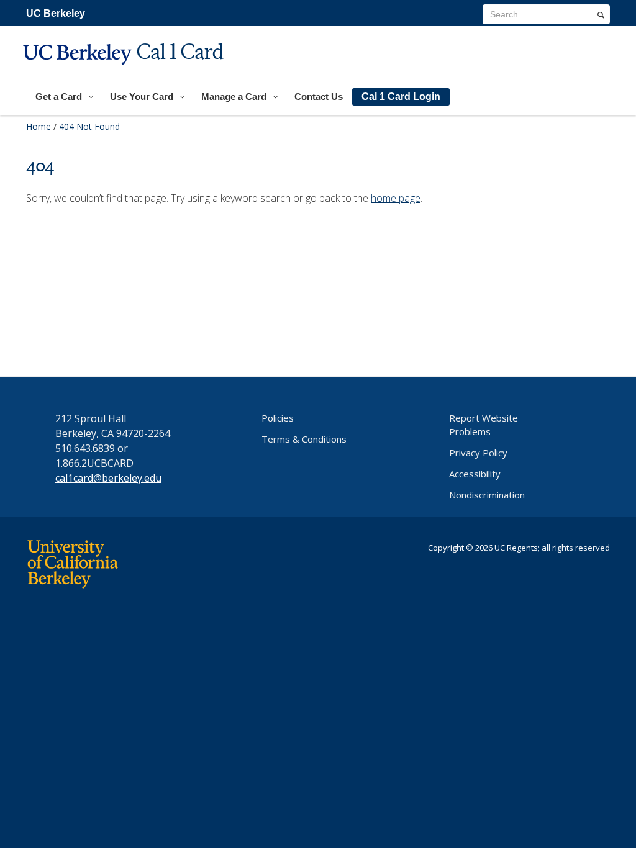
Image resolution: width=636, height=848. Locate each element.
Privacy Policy (478, 452)
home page (395, 198)
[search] (601, 14)
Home (38, 126)
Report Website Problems (483, 425)
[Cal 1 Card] (125, 72)
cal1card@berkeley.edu (108, 478)
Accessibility (475, 473)
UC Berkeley (55, 13)
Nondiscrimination (487, 495)
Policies (277, 418)
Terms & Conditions (304, 439)
